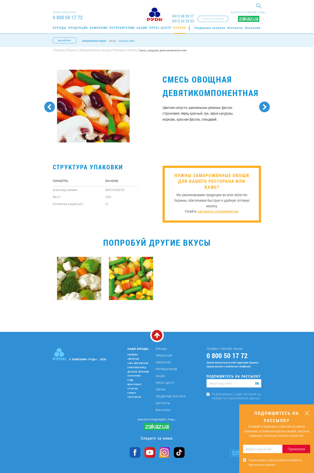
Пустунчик (134, 375)
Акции (141, 28)
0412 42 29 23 (183, 21)
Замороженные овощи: (94, 40)
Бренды (59, 28)
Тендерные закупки (209, 28)
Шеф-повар (135, 384)
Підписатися (296, 449)
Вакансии (252, 28)
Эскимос (133, 354)
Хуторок (133, 388)
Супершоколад (137, 367)
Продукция (78, 28)
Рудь (130, 380)
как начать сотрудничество (218, 211)
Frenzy (132, 393)
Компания (98, 28)
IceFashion (134, 397)
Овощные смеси (126, 40)
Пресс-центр (160, 28)
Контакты (235, 28)
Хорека (179, 28)
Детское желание (139, 371)
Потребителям (122, 28)
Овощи (112, 40)
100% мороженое (138, 363)
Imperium (133, 359)
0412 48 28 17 (183, 16)
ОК (257, 383)
